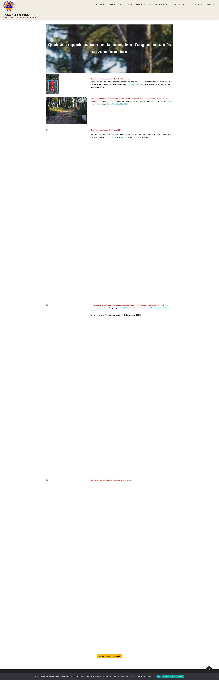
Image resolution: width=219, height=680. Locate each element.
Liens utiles (198, 4)
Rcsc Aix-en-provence (20, 14)
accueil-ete (101, 4)
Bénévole (211, 4)
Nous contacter (181, 4)
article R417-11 (134, 84)
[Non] (216, 676)
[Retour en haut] (209, 669)
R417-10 (124, 137)
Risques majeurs (143, 4)
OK (159, 676)
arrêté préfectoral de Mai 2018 (116, 104)
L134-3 (169, 101)
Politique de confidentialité (173, 676)
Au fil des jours (162, 4)
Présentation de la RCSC (121, 4)
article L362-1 (124, 308)
